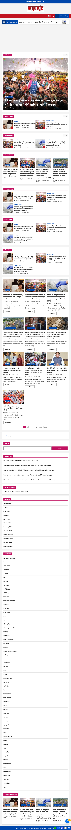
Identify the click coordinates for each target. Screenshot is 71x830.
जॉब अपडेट (6, 643)
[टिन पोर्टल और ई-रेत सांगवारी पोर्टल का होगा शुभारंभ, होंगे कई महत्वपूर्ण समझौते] (57, 359)
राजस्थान (29, 363)
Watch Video (64, 16)
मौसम (4, 732)
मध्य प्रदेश (48, 121)
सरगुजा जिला (6, 775)
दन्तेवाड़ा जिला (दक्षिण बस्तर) (10, 651)
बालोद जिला (6, 686)
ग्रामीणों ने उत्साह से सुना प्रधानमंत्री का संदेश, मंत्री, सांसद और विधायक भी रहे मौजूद (13, 408)
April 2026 (6, 519)
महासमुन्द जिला (7, 725)
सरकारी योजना (7, 771)
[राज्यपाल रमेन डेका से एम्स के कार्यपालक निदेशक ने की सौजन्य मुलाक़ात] (13, 359)
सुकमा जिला (6, 779)
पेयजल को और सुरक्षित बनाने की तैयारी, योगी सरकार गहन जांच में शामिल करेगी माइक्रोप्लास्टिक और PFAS (40, 143)
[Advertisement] (35, 37)
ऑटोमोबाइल (6, 589)
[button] (3, 16)
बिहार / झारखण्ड (58, 165)
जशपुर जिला (6, 635)
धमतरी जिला (6, 663)
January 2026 (7, 530)
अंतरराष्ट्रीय (6, 569)
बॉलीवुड (5, 705)
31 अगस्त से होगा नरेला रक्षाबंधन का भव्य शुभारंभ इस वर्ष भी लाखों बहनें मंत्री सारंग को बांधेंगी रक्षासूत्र (40, 124)
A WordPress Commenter (11, 491)
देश (4, 659)
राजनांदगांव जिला (7, 736)
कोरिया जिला (6, 612)
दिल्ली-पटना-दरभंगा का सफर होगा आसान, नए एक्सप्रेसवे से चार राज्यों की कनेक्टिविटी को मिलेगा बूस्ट (60, 174)
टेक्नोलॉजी (5, 647)
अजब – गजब (6, 566)
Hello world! (24, 491)
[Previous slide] (64, 116)
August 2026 (7, 503)
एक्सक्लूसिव (6, 585)
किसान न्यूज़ (6, 604)
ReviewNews (42, 828)
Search (7, 443)
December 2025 (8, 534)
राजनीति (5, 740)
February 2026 (7, 527)
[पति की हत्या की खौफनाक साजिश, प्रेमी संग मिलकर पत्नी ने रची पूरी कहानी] (10, 163)
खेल (4, 620)
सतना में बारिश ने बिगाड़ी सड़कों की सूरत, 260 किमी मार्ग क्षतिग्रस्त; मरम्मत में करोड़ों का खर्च (56, 335)
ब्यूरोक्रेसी (5, 709)
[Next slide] (66, 116)
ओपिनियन (6, 593)
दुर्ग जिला (5, 655)
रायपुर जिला (6, 756)
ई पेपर (4, 577)
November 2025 (8, 538)
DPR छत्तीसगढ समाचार (9, 558)
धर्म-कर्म (5, 666)
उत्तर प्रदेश (48, 140)
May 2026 (6, 515)
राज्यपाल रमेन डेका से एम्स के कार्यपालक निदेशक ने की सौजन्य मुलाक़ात (12, 370)
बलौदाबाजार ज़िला (7, 678)
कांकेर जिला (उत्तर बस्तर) (9, 600)
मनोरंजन (5, 721)
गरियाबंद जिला (6, 624)
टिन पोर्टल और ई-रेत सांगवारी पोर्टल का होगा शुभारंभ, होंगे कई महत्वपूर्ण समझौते (57, 370)
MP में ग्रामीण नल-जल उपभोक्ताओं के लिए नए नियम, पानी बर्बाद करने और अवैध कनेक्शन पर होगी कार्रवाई (35, 335)
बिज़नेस (5, 690)
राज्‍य (53, 121)
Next (45, 427)
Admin (17, 127)
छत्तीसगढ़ (16, 121)
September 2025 (8, 546)
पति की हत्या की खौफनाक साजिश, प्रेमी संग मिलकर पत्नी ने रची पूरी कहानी (8, 124)
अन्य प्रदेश (5, 573)
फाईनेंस (5, 674)
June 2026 (6, 511)
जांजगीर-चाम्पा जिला (8, 639)
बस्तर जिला (6, 682)
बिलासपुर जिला (7, 694)
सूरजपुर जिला (6, 783)
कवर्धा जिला (6, 597)
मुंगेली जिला (6, 729)
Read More (9, 312)
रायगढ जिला (6, 752)
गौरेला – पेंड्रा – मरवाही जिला (10, 628)
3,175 (40, 427)
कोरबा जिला (6, 608)
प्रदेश (4, 670)
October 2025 (7, 542)
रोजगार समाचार (7, 763)
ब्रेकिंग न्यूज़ (6, 713)
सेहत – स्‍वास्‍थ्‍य (6, 787)
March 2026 (7, 523)
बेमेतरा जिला (6, 701)
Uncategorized (7, 562)
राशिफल (5, 760)
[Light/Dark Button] (49, 16)
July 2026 (6, 507)
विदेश (4, 767)
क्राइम (4, 616)
